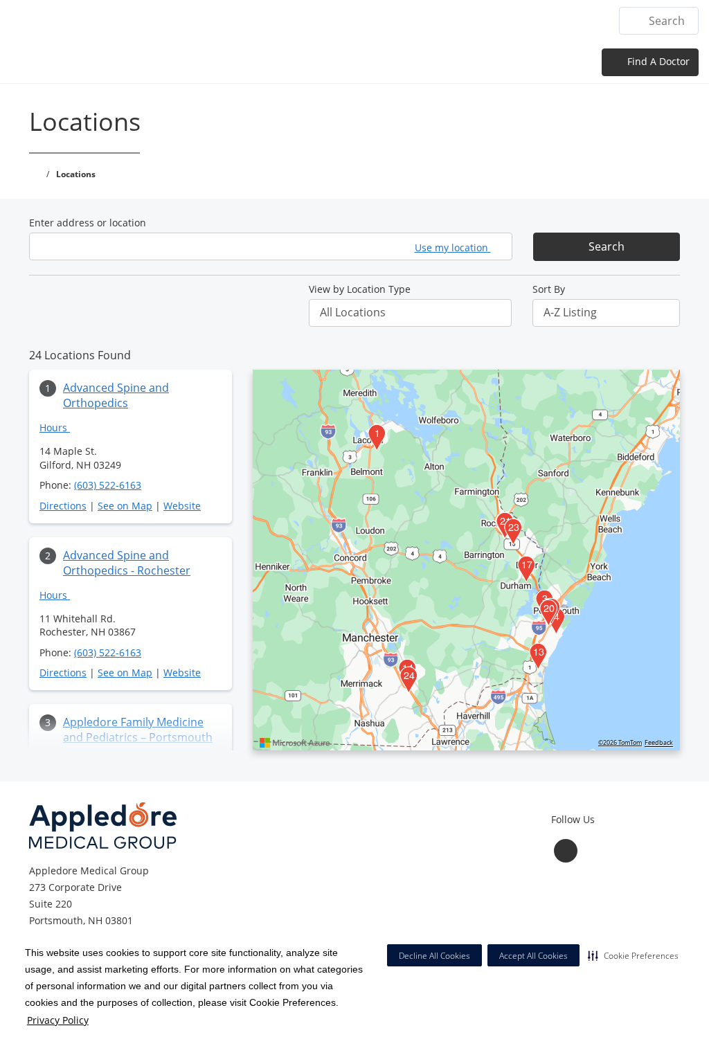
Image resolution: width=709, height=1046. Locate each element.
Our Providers (441, 20)
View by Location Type (360, 289)
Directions (63, 505)
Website (182, 505)
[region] (466, 560)
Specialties (359, 20)
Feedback (659, 743)
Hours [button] (54, 427)
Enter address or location (87, 222)
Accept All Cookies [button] (533, 956)
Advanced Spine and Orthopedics (116, 395)
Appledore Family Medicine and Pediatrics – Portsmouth (138, 729)
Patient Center (534, 20)
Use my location (453, 247)
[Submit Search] (635, 21)
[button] (633, 955)
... (594, 20)
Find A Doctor (657, 61)
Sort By (548, 289)
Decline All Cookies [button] (434, 956)
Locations (288, 20)
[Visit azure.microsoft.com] (295, 743)
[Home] (233, 20)
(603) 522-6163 (107, 485)
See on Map (125, 505)
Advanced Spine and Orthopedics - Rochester (126, 563)
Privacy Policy (58, 1020)
